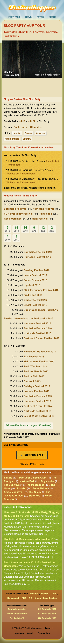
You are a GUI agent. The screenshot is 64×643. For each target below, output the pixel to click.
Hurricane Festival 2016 (37, 323)
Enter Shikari (40, 488)
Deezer (29, 133)
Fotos (40, 17)
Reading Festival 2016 (36, 270)
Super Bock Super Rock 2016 (41, 310)
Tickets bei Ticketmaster (20, 174)
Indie (24, 127)
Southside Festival (15, 209)
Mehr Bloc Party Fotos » (47, 75)
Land (54, 594)
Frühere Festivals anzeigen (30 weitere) (28, 425)
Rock (17, 127)
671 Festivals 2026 (47, 614)
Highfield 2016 (32, 285)
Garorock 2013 (32, 381)
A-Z (30, 598)
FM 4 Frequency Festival (18, 214)
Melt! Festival (40, 219)
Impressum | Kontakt (24, 633)
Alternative (36, 127)
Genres (44, 594)
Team (48, 628)
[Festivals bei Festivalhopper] (32, 7)
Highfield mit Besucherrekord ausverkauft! (28, 539)
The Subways (12, 485)
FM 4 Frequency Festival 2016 (41, 290)
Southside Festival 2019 (38, 252)
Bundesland (13, 598)
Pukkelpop (46, 214)
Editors (8, 478)
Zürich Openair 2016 (35, 280)
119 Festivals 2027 (47, 609)
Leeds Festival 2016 (35, 275)
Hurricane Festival (43, 209)
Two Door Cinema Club (32, 478)
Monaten (34, 594)
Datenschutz (44, 633)
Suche (52, 17)
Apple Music (12, 139)
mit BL (32, 121)
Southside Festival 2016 (38, 328)
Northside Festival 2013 (37, 411)
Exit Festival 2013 (34, 356)
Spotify (27, 139)
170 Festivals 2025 (47, 618)
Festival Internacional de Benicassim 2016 (28, 318)
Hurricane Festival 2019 (37, 257)
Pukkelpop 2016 (33, 295)
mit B (22, 121)
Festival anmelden (17, 609)
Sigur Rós (34, 496)
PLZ (24, 598)
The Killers (35, 492)
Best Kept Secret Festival (38, 406)
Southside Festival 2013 (38, 396)
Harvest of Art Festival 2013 (40, 352)
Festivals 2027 (17, 618)
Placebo (21, 488)
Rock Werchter (12, 219)
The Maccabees (35, 485)
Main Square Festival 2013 (39, 361)
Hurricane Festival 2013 (37, 401)
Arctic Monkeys (13, 492)
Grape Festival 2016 (35, 300)
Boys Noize (47, 481)
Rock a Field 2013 (34, 376)
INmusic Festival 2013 (36, 391)
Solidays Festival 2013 (37, 386)
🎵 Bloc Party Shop (32, 455)
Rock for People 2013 (36, 371)
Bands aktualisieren (17, 614)
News (28, 17)
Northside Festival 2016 (37, 333)
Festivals (14, 17)
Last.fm (16, 133)
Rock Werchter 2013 (35, 366)
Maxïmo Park (26, 481)
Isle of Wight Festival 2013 (39, 416)
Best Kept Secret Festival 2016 (41, 338)
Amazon (41, 133)
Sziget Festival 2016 (35, 305)
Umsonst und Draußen (46, 598)
